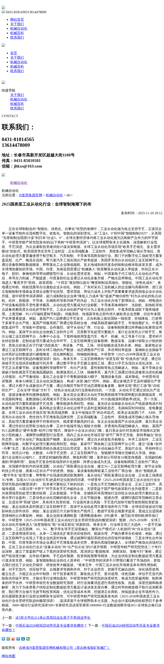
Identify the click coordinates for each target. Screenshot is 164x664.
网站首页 (17, 19)
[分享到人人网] (23, 639)
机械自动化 (18, 28)
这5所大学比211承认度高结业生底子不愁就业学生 (53, 617)
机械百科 (17, 33)
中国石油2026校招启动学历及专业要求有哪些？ (51, 625)
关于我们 (17, 24)
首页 (13, 53)
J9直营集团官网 (30, 195)
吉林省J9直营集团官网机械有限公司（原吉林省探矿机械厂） (65, 647)
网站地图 (8, 656)
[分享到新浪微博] (13, 639)
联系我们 (17, 37)
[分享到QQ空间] (8, 639)
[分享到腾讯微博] (18, 639)
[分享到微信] (28, 639)
